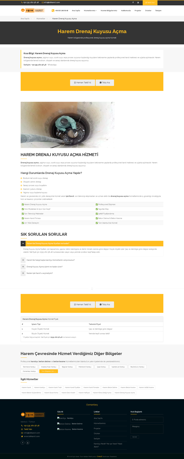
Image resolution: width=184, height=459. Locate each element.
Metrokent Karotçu (85, 367)
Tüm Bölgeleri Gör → (49, 371)
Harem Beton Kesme (128, 387)
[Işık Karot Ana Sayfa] (33, 10)
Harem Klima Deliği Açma (102, 393)
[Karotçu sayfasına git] (61, 418)
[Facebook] (133, 2)
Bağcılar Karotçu (67, 367)
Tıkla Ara (106, 82)
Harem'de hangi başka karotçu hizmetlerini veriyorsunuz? (51, 260)
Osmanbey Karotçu (29, 371)
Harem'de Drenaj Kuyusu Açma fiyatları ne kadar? (48, 243)
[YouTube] (138, 2)
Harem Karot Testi (55, 387)
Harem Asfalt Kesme (146, 387)
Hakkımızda (126, 10)
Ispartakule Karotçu (118, 367)
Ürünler (148, 10)
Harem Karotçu (39, 387)
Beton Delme (77, 424)
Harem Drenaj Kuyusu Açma (125, 393)
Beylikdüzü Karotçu (137, 367)
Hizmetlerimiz (89, 10)
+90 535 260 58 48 (31, 2)
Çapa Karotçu (101, 367)
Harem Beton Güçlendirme (31, 393)
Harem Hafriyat (84, 393)
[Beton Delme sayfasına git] (64, 423)
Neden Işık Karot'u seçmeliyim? (40, 273)
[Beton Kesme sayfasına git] (64, 429)
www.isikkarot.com (32, 436)
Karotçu (70, 418)
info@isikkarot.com (52, 2)
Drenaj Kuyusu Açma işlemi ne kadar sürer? (45, 267)
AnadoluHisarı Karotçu (48, 367)
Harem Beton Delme (110, 387)
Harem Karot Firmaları (91, 387)
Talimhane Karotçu (29, 367)
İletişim (158, 10)
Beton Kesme (77, 429)
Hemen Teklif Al (83, 82)
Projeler (138, 10)
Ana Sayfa (76, 10)
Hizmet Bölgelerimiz (109, 10)
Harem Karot (26, 387)
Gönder (134, 437)
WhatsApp (52, 65)
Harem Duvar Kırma (51, 393)
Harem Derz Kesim (68, 393)
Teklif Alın (151, 3)
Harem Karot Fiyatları (72, 387)
